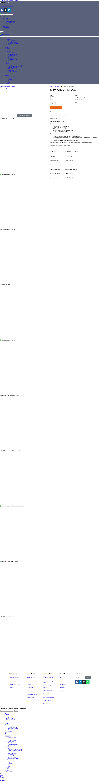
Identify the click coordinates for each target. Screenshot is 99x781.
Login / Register (8, 771)
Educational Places (12, 54)
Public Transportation (13, 59)
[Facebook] (2, 10)
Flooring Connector (10, 21)
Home (51, 86)
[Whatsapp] (88, 682)
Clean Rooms (11, 58)
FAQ (9, 78)
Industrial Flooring (12, 72)
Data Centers (11, 56)
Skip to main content (13, 0)
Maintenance (6, 27)
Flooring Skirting (10, 22)
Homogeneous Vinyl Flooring (15, 66)
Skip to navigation (4, 0)
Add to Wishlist (56, 106)
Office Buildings (12, 55)
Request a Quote (4, 32)
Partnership (10, 80)
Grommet (8, 23)
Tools (4, 29)
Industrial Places (11, 60)
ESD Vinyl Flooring (12, 67)
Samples (10, 79)
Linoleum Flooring (12, 71)
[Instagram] (5, 10)
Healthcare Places (12, 53)
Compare (7, 770)
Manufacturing (11, 77)
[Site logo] (1, 13)
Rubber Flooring (12, 68)
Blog (9, 82)
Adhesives (5, 26)
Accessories (5, 18)
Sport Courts (11, 62)
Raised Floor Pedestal (11, 25)
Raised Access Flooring (13, 74)
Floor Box (8, 19)
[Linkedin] (9, 10)
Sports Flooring (11, 70)
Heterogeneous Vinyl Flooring (15, 65)
